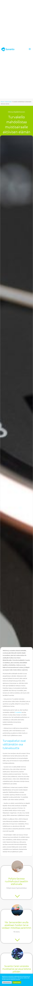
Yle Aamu (16, 932)
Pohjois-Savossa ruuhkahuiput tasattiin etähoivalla (16, 881)
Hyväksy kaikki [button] (16, 982)
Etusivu (2, 101)
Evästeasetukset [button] (7, 982)
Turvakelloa (18, 712)
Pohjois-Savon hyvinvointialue (16, 888)
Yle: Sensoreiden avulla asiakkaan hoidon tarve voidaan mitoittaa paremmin (16, 925)
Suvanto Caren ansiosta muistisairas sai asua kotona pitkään (16, 969)
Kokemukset (8, 101)
